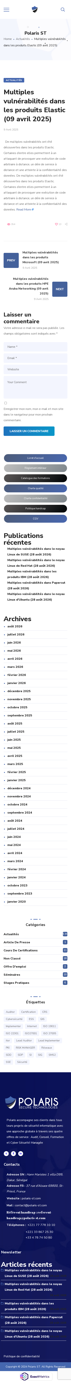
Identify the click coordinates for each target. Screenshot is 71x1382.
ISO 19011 (49, 1026)
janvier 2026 (16, 683)
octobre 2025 (17, 707)
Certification (28, 1012)
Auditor (10, 1012)
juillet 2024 (15, 829)
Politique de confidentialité (22, 1356)
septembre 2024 (19, 813)
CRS (44, 1012)
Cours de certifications (21, 950)
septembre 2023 (19, 894)
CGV (35, 518)
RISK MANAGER (25, 1047)
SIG (40, 1055)
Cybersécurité (14, 1019)
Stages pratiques (16, 983)
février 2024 (16, 869)
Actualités (23, 39)
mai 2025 (14, 748)
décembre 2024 (19, 788)
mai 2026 (14, 651)
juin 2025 (14, 740)
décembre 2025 (19, 691)
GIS (42, 1019)
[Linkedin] (20, 1153)
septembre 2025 (19, 715)
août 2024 (14, 821)
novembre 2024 (19, 796)
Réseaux (46, 1047)
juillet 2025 (15, 732)
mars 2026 (15, 667)
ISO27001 (31, 1033)
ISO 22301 (12, 1033)
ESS (31, 1019)
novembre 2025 (19, 699)
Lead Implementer (49, 1040)
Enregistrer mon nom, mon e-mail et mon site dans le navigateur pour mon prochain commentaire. (33, 414)
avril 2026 (14, 659)
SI (30, 1055)
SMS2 (52, 1055)
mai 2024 (14, 845)
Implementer (13, 1026)
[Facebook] (13, 1153)
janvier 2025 (16, 780)
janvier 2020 (16, 902)
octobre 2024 (17, 804)
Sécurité (22, 1062)
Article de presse (17, 942)
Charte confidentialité (35, 498)
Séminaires (12, 975)
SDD (8, 1055)
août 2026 (14, 626)
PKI (7, 1047)
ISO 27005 (49, 1033)
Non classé (12, 958)
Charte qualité (35, 488)
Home (8, 39)
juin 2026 (14, 643)
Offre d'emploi (15, 967)
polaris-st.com (31, 1198)
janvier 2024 (16, 877)
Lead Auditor (24, 1040)
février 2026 (16, 675)
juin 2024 (14, 837)
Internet (32, 1026)
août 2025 (14, 724)
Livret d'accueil (35, 458)
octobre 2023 (17, 885)
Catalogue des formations (35, 478)
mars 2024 (15, 861)
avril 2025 (14, 756)
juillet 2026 (15, 634)
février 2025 (16, 772)
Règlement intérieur (35, 468)
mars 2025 (15, 764)
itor (8, 1040)
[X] (6, 1153)
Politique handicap (35, 508)
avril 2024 (14, 853)
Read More (23, 209)
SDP (20, 1055)
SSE (8, 1062)
